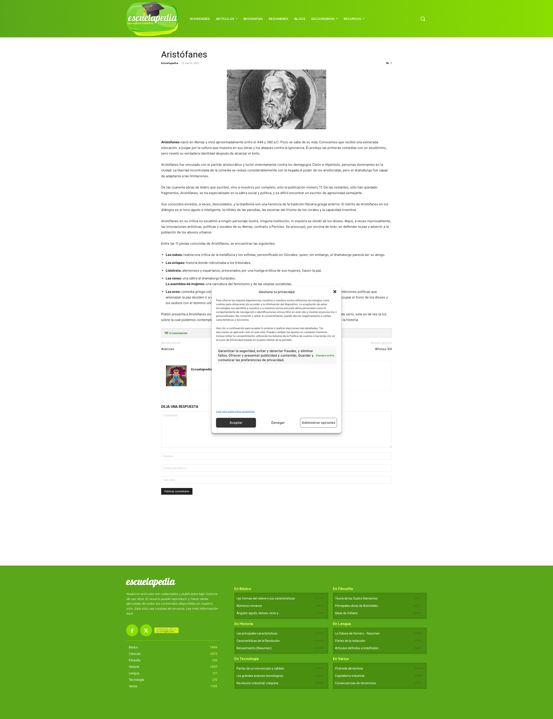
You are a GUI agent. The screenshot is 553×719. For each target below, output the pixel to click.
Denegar (278, 423)
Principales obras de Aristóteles (356, 605)
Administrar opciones (318, 423)
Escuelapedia (169, 63)
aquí (129, 613)
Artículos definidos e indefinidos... (357, 648)
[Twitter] (146, 630)
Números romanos (249, 605)
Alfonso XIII (383, 349)
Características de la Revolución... (259, 640)
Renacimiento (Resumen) (254, 648)
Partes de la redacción (350, 640)
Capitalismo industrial (349, 676)
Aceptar (236, 423)
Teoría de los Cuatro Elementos (356, 598)
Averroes (167, 349)
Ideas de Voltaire (346, 613)
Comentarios (178, 333)
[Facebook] (132, 630)
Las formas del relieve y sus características (266, 598)
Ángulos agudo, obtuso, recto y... (258, 613)
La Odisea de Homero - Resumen (357, 633)
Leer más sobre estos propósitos (235, 411)
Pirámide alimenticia (349, 668)
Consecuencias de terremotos (355, 683)
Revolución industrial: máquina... (258, 683)
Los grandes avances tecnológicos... (261, 676)
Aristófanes (184, 54)
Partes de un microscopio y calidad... (261, 668)
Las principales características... (258, 633)
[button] (335, 292)
